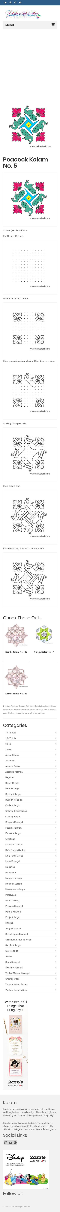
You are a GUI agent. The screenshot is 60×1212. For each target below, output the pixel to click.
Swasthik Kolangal (14, 967)
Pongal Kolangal (13, 911)
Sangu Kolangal (13, 928)
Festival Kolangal (13, 827)
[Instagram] (6, 1142)
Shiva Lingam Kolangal (16, 933)
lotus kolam (28, 709)
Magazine (10, 866)
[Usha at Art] (31, 14)
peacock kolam (8, 713)
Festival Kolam (8, 709)
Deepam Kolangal (14, 822)
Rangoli (9, 922)
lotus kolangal (38, 709)
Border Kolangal (13, 794)
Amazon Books (12, 766)
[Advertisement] (30, 60)
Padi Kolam (10, 894)
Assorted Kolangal (14, 771)
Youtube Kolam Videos (16, 989)
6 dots (8, 743)
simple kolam (32, 713)
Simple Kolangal (13, 945)
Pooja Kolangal (12, 917)
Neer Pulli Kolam (50, 709)
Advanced (10, 760)
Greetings (10, 838)
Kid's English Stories (15, 850)
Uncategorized (12, 978)
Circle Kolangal (12, 805)
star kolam (41, 713)
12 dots (7, 706)
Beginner (9, 777)
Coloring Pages (12, 816)
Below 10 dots (12, 782)
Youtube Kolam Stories (16, 984)
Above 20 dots (12, 754)
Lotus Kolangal (12, 861)
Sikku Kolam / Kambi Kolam (18, 939)
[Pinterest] (15, 1142)
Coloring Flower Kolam (16, 810)
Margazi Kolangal (13, 878)
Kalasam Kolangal (14, 844)
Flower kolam (19, 709)
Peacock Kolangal (14, 906)
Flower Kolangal (13, 833)
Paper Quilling (12, 900)
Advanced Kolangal (18, 706)
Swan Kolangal (12, 961)
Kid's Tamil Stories (14, 855)
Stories (8, 956)
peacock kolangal (21, 713)
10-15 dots (10, 732)
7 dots (8, 749)
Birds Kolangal (40, 706)
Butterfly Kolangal (13, 799)
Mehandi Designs (13, 883)
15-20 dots (10, 738)
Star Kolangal (11, 950)
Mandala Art (11, 872)
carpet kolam (51, 706)
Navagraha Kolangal (15, 889)
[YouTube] (10, 1142)
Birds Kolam (30, 706)
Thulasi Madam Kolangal (17, 973)
